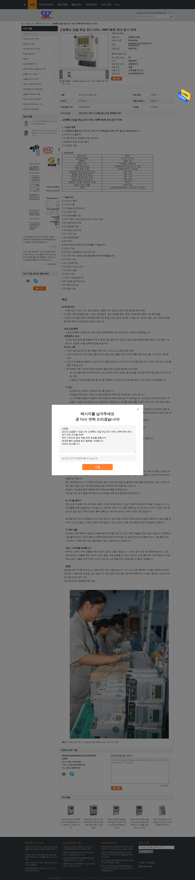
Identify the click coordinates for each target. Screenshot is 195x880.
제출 (97, 467)
